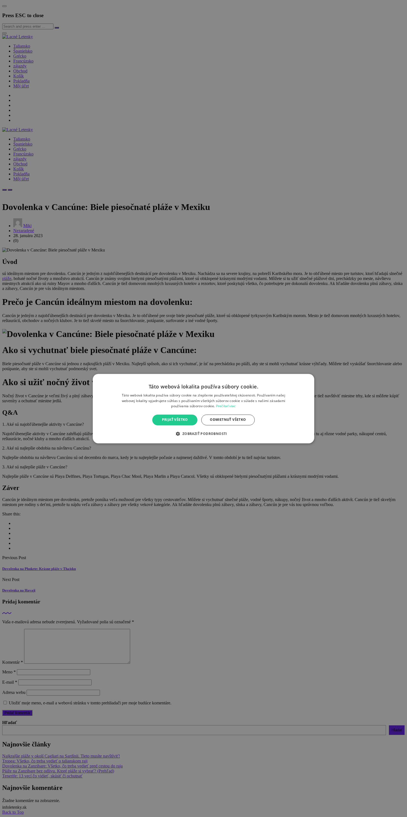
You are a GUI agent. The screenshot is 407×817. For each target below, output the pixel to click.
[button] (203, 433)
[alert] (203, 408)
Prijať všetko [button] (175, 419)
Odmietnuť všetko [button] (228, 419)
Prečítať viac (226, 406)
